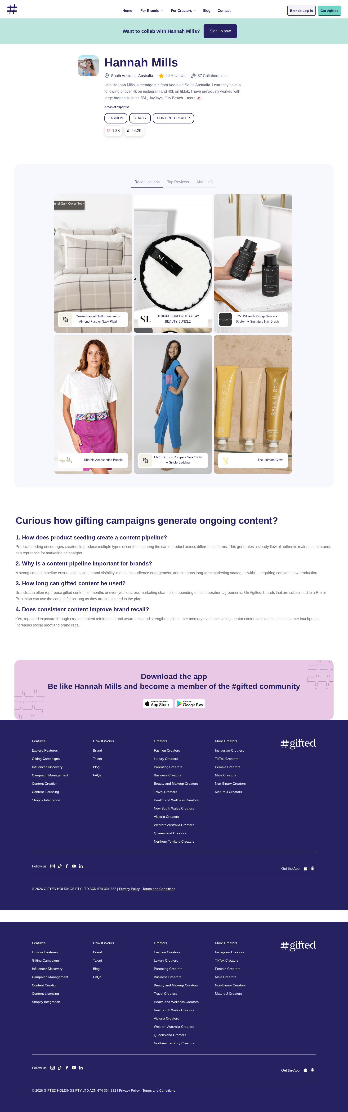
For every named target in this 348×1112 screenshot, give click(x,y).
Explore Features (45, 750)
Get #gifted (330, 11)
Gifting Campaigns (46, 759)
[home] (12, 9)
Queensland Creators (170, 833)
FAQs (97, 775)
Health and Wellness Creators (176, 800)
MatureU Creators (228, 792)
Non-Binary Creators (230, 783)
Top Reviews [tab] (178, 182)
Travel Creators (165, 792)
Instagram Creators (229, 750)
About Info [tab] (205, 182)
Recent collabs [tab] (147, 182)
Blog (206, 11)
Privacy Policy (129, 889)
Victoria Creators (166, 817)
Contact (224, 11)
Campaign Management (50, 775)
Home (127, 11)
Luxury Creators (166, 759)
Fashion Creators (167, 750)
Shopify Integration (46, 800)
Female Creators (227, 767)
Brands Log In (301, 11)
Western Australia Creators (174, 825)
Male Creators (225, 775)
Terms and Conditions (159, 889)
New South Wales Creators (174, 808)
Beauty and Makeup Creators (176, 783)
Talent (97, 759)
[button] (151, 11)
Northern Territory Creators (174, 841)
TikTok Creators (226, 759)
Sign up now (220, 31)
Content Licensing (45, 792)
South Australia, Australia (132, 76)
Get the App (290, 869)
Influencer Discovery (47, 767)
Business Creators (167, 775)
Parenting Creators (168, 767)
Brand (97, 750)
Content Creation (45, 783)
